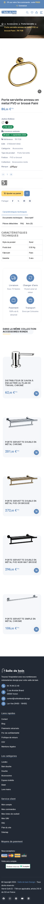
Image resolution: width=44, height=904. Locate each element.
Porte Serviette (27, 24)
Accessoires (12, 24)
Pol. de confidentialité (10, 733)
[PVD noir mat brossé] (6, 122)
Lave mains (6, 789)
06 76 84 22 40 (13, 686)
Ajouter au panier (13, 193)
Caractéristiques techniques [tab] (15, 212)
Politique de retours (9, 737)
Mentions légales (8, 747)
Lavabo (4, 762)
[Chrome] (3, 122)
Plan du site (6, 827)
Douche (4, 771)
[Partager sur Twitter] (18, 201)
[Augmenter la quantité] (11, 174)
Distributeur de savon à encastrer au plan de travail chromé (19, 383)
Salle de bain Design (26, 882)
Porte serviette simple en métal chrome (20, 620)
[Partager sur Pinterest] (30, 201)
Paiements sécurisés (10, 728)
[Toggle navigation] (41, 12)
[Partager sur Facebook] (12, 201)
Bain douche (6, 766)
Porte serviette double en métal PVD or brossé (20, 502)
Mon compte (6, 805)
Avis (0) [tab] (29, 223)
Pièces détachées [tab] (10, 223)
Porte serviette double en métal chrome (20, 443)
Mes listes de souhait (10, 814)
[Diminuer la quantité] (3, 174)
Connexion (22, 6)
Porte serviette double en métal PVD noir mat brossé (21, 561)
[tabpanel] (22, 485)
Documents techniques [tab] (13, 218)
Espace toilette (7, 780)
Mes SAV (5, 818)
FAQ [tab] (22, 223)
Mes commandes (8, 809)
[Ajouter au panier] (36, 393)
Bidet (3, 785)
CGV (3, 742)
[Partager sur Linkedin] (24, 201)
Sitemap (4, 832)
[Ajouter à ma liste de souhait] (27, 193)
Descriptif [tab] (29, 218)
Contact (4, 719)
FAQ (3, 823)
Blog (3, 724)
